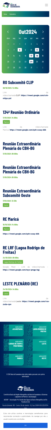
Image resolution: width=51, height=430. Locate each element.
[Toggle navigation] (46, 5)
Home (5, 14)
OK (25, 425)
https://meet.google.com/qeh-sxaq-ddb (28, 130)
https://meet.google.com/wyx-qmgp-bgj (21, 269)
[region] (25, 419)
